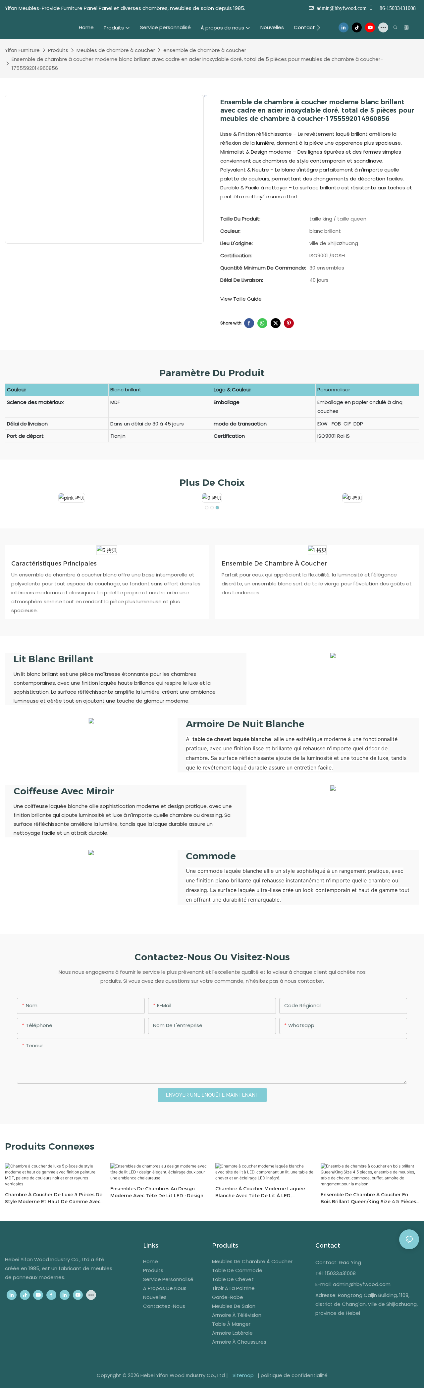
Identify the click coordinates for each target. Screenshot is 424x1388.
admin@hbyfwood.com (341, 8)
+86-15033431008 (395, 8)
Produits (58, 50)
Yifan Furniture (22, 50)
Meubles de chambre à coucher (116, 50)
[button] (318, 27)
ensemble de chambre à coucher (204, 50)
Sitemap (243, 1375)
